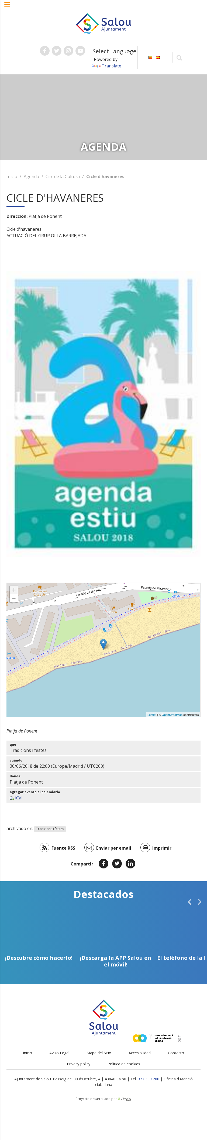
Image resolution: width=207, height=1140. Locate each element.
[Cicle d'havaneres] (103, 644)
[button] (7, 7)
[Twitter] (117, 863)
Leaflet (151, 714)
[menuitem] (150, 57)
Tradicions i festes (50, 829)
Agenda (31, 176)
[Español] (158, 57)
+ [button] (14, 590)
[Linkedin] (130, 863)
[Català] (150, 57)
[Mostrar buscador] (179, 57)
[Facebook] (103, 863)
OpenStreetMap (172, 714)
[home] (103, 23)
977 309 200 (148, 1078)
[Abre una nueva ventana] (45, 51)
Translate (111, 66)
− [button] (14, 598)
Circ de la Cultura (63, 176)
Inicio (11, 176)
